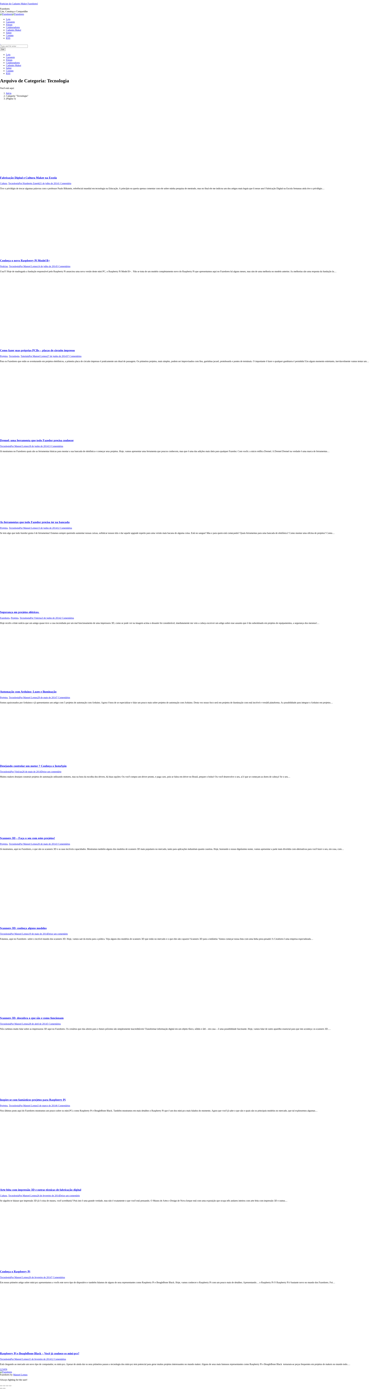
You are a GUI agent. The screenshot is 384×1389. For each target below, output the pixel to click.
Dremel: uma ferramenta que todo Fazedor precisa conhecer (37, 440)
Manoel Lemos (20, 1374)
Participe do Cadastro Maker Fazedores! (19, 3)
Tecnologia (13, 183)
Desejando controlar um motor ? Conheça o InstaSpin (33, 766)
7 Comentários (63, 697)
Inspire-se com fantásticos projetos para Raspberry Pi (33, 1099)
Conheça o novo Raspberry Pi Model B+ (25, 260)
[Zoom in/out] (10, 1385)
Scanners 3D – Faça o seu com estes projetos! (27, 838)
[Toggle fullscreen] (7, 1385)
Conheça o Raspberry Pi (15, 1271)
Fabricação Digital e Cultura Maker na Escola (28, 177)
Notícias (4, 266)
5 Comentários (63, 266)
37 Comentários (73, 356)
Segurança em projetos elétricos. (19, 612)
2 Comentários (67, 618)
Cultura (3, 183)
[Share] (4, 1385)
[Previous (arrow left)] (1, 1388)
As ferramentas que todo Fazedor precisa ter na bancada (35, 522)
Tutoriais (25, 356)
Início (8, 93)
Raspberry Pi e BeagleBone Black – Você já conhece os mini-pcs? (39, 1353)
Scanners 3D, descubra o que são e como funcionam (32, 1018)
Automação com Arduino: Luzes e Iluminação (28, 691)
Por (29, 183)
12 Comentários (64, 528)
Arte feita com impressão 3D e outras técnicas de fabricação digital (40, 1189)
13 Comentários (55, 446)
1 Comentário (64, 183)
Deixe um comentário (51, 771)
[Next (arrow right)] (4, 1388)
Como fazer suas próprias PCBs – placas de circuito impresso (37, 350)
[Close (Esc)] (1, 1385)
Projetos (4, 356)
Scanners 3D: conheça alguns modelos (23, 928)
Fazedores (5, 618)
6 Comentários (63, 1105)
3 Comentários (63, 844)
